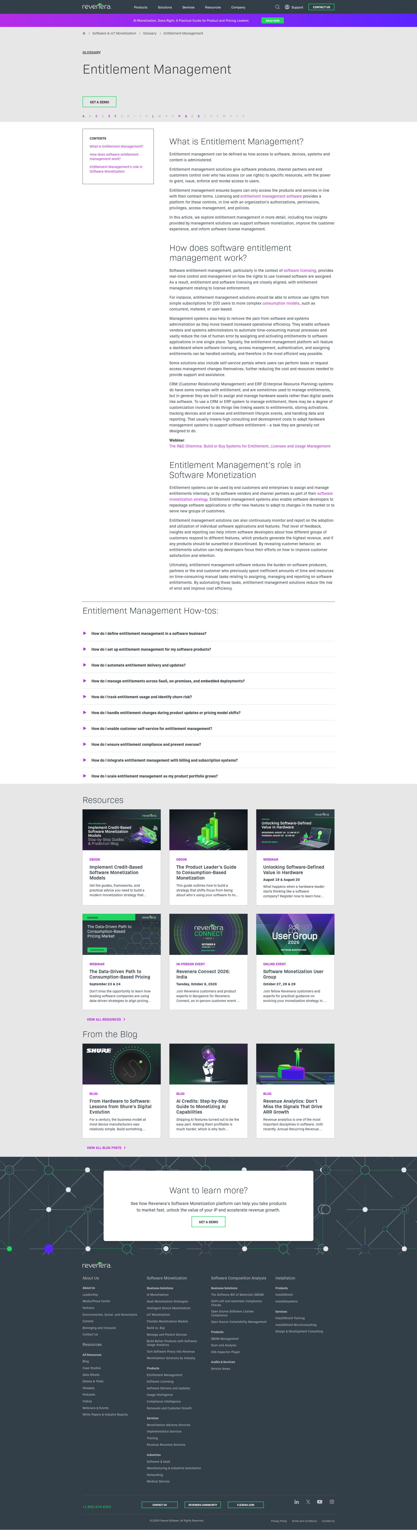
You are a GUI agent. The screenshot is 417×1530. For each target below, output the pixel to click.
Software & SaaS (158, 1461)
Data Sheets (91, 1374)
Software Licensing (160, 1381)
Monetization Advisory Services (168, 1425)
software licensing (300, 270)
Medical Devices (158, 1481)
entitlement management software (271, 196)
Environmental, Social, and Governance (110, 1314)
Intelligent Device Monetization (168, 1308)
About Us (91, 1278)
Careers (88, 1321)
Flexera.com (245, 1505)
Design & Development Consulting (299, 1331)
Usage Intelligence (160, 1394)
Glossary (150, 33)
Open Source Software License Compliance (232, 1313)
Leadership (90, 1294)
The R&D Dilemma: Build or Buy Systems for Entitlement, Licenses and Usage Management (249, 446)
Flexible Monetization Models (167, 1321)
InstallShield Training (290, 1318)
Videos (87, 1401)
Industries (154, 1454)
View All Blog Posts (104, 1147)
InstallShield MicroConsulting (295, 1324)
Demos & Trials (93, 1381)
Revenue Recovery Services (166, 1444)
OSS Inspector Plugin (225, 1352)
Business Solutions (160, 1288)
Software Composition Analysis (238, 1278)
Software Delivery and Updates (168, 1388)
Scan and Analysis (223, 1345)
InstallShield (284, 1294)
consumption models (281, 303)
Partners (88, 1308)
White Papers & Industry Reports (105, 1414)
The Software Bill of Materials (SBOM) (237, 1294)
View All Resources (104, 1019)
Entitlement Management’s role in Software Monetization (116, 168)
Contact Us (321, 7)
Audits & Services (223, 1362)
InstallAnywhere (286, 1301)
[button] (208, 633)
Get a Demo (99, 101)
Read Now (273, 20)
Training (152, 1438)
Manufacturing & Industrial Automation (174, 1468)
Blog (86, 1361)
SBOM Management (225, 1338)
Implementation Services (164, 1431)
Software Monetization (167, 1278)
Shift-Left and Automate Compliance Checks (236, 1303)
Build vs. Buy (156, 1327)
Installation (285, 1278)
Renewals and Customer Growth (169, 1408)
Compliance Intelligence (164, 1401)
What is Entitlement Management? (116, 146)
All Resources (92, 1354)
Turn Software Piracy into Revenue (171, 1351)
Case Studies (92, 1368)
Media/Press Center (96, 1301)
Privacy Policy (279, 1521)
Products (153, 1368)
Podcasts (89, 1394)
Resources (92, 1344)
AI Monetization (158, 1294)
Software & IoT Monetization (114, 33)
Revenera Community (203, 1505)
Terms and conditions (304, 1521)
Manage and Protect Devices (167, 1334)
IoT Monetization (158, 1314)
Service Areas (220, 1368)
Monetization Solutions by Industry (171, 1358)
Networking (155, 1474)
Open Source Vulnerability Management (238, 1321)
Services (153, 1418)
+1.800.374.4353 (97, 1506)
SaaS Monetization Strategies (167, 1301)
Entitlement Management (164, 1375)
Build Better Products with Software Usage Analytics (172, 1343)
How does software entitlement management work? (114, 156)
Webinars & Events (96, 1408)
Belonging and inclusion (99, 1327)
